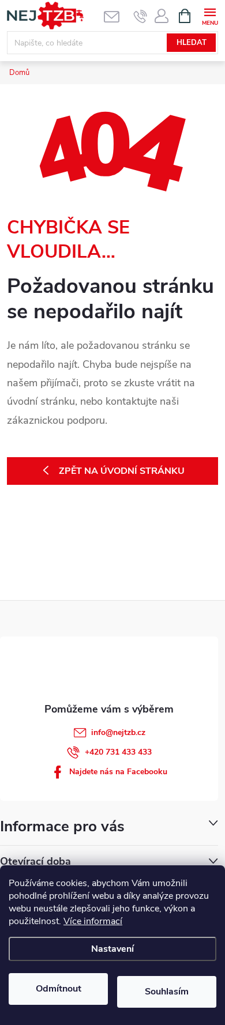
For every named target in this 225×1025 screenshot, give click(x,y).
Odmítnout (58, 988)
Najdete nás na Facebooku (118, 771)
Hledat (192, 42)
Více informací (92, 921)
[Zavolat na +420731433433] (140, 16)
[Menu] (209, 15)
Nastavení (112, 949)
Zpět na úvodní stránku (122, 471)
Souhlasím (167, 991)
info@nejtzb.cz (118, 732)
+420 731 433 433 (118, 752)
